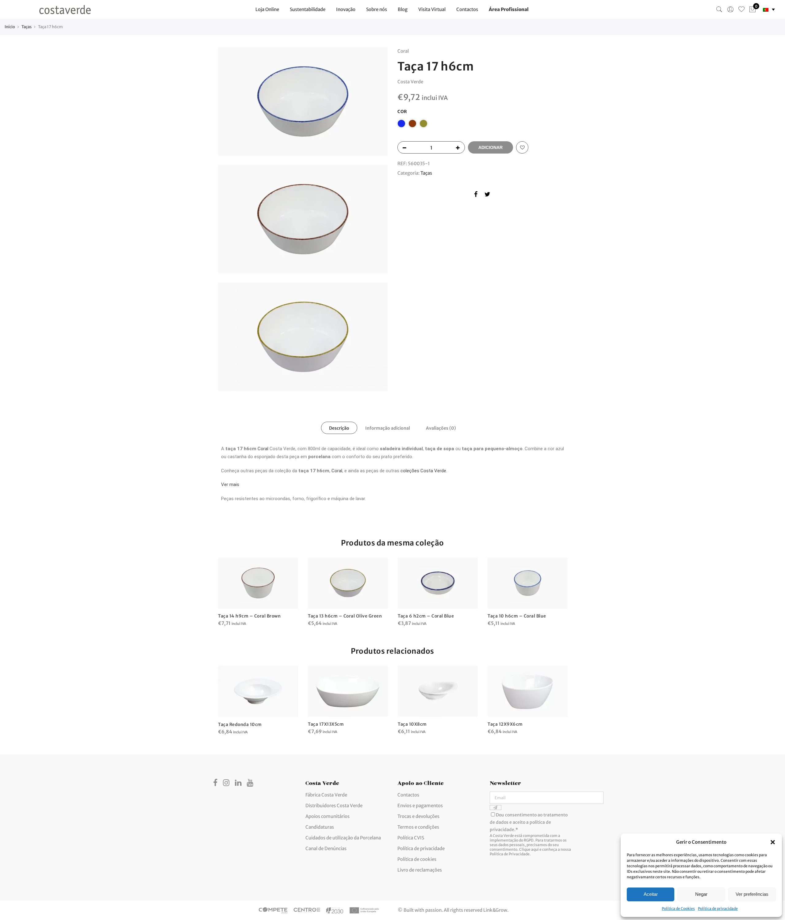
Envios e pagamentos (420, 805)
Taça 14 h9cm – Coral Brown (249, 616)
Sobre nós (376, 9)
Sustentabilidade (307, 9)
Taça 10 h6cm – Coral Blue (517, 616)
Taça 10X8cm (412, 724)
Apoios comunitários (327, 816)
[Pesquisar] (719, 9)
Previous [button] (223, 696)
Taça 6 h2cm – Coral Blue (426, 616)
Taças (26, 26)
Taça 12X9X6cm (505, 724)
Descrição (339, 428)
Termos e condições (418, 827)
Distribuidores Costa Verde (333, 805)
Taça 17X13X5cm (326, 724)
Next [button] (561, 696)
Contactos (467, 9)
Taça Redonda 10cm (240, 724)
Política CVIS (410, 838)
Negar (701, 894)
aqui (535, 849)
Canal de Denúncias (326, 848)
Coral (263, 448)
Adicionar (490, 147)
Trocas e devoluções (418, 816)
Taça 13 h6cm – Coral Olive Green (345, 616)
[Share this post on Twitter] (487, 195)
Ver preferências (752, 894)
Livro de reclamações (419, 870)
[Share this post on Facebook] (475, 195)
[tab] (339, 428)
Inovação (345, 9)
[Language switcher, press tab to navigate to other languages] (769, 9)
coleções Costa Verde (423, 470)
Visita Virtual (432, 9)
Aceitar (651, 894)
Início (10, 26)
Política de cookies (416, 859)
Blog (403, 9)
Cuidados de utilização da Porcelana (343, 838)
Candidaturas (319, 827)
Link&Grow (495, 910)
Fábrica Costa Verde (326, 795)
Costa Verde (410, 82)
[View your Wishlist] (741, 9)
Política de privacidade (718, 908)
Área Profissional (509, 9)
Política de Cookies (678, 908)
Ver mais (230, 484)
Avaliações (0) (441, 428)
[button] (773, 842)
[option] (258, 592)
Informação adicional (387, 428)
